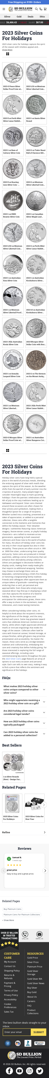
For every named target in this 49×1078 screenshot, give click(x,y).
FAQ (29, 1006)
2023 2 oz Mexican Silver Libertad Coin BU (35, 184)
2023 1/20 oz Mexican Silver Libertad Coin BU (12, 248)
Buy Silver (32, 988)
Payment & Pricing (9, 984)
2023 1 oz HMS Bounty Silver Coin (11, 215)
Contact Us (9, 966)
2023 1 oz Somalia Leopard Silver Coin (11, 375)
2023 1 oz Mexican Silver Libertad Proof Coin (12, 312)
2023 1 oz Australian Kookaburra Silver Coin (35, 280)
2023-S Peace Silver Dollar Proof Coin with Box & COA (13, 88)
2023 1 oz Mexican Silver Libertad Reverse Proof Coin (11, 407)
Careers (31, 1001)
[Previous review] (4, 870)
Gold (19, 16)
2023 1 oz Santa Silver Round (35, 119)
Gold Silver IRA (34, 979)
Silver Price (33, 962)
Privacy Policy (11, 995)
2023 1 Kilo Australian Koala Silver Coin (12, 343)
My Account (10, 962)
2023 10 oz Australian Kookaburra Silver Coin (35, 312)
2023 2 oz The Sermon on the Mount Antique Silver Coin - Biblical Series (36, 375)
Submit (38, 1032)
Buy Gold (31, 992)
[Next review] (45, 870)
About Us (32, 997)
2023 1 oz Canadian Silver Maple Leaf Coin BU (34, 216)
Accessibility (10, 1000)
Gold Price (32, 958)
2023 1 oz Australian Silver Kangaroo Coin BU (35, 439)
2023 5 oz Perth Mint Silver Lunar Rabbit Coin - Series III (12, 120)
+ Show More (8, 920)
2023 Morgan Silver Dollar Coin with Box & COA (35, 343)
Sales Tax (8, 1012)
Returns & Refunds (9, 977)
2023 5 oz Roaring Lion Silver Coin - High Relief (11, 184)
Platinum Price (34, 967)
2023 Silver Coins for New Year (34, 817)
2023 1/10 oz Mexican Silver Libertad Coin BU (35, 88)
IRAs (42, 16)
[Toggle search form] (36, 9)
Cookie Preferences (10, 1005)
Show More (7, 50)
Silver (7, 16)
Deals (30, 16)
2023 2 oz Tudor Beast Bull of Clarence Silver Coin (35, 152)
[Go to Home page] (21, 9)
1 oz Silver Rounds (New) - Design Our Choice (11, 778)
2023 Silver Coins (13, 659)
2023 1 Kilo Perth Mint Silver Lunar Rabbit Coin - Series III (36, 407)
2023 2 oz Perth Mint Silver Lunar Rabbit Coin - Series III (35, 248)
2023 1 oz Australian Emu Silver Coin (12, 279)
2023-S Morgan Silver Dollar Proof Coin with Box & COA (13, 439)
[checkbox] (8, 54)
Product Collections (33, 1012)
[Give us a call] (40, 9)
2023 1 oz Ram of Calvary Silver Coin (11, 151)
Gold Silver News (35, 983)
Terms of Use (11, 991)
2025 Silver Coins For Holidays (10, 817)
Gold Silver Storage (32, 972)
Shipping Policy (12, 971)
